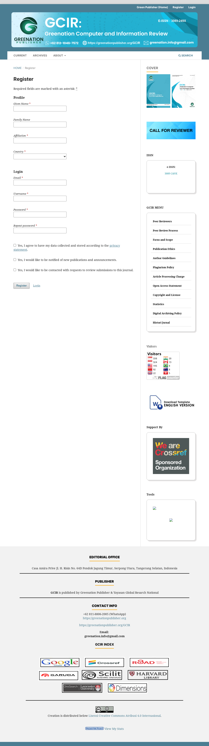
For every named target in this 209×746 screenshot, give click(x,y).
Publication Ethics (164, 249)
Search (187, 55)
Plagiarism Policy (163, 267)
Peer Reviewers (162, 221)
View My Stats (114, 729)
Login (192, 7)
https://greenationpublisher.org (104, 618)
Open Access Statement (167, 286)
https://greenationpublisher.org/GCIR (104, 625)
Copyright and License (166, 295)
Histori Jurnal (161, 322)
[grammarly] (171, 532)
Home (17, 68)
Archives (40, 55)
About (58, 55)
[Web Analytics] (94, 729)
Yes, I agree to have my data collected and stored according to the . (66, 248)
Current (20, 55)
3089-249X (171, 173)
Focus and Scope (163, 240)
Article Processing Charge (169, 276)
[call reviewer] (171, 138)
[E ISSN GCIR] (171, 185)
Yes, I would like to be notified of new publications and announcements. (67, 260)
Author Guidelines (164, 258)
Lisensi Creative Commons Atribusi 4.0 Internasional (125, 716)
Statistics (158, 304)
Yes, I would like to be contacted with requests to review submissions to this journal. (75, 270)
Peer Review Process (165, 230)
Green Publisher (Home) (152, 7)
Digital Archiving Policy (167, 313)
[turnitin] (171, 521)
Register (178, 7)
